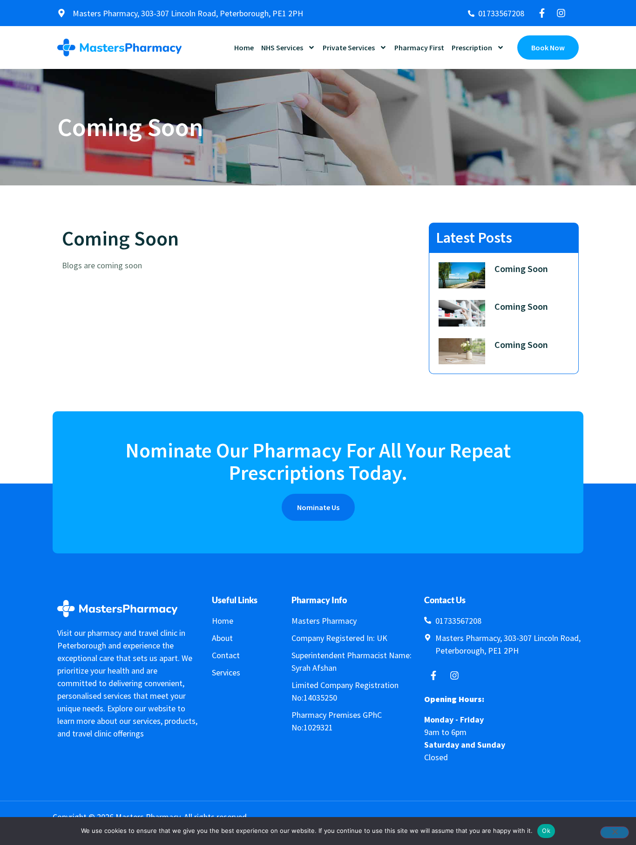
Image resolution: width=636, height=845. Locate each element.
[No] (614, 832)
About (222, 638)
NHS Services (282, 47)
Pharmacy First (419, 47)
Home (244, 47)
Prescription (472, 47)
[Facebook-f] (542, 13)
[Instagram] (561, 13)
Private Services (349, 47)
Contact (226, 655)
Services (226, 672)
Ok (546, 830)
